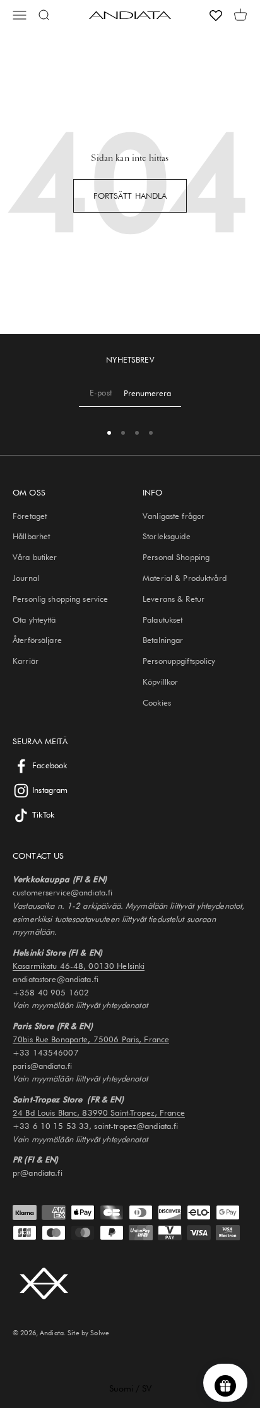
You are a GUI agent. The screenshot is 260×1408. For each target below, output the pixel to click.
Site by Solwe (88, 1332)
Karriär (25, 661)
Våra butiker (35, 557)
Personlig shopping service (60, 599)
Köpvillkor (160, 681)
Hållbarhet (31, 536)
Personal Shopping (176, 557)
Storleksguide (167, 536)
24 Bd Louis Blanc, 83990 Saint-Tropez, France (99, 1112)
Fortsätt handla (130, 195)
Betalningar (163, 640)
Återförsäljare (37, 640)
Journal (26, 578)
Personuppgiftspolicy (179, 661)
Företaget (30, 516)
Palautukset (162, 619)
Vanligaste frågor (173, 516)
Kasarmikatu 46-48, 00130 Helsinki (79, 966)
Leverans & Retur (173, 599)
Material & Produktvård (185, 578)
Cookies (157, 702)
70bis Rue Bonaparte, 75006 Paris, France (91, 1039)
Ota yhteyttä (34, 619)
